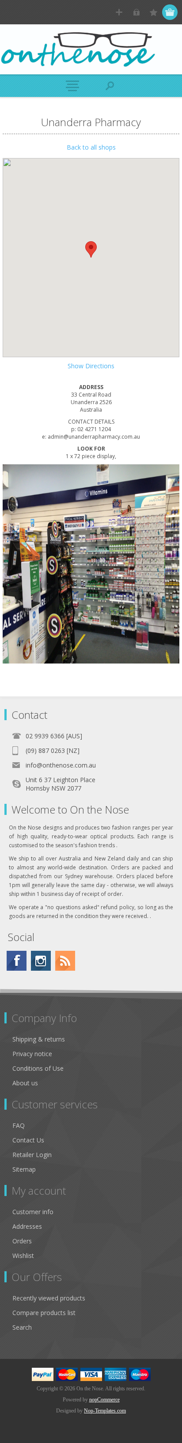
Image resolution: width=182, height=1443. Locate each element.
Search (22, 1327)
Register (119, 12)
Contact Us (28, 1140)
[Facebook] (17, 961)
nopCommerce (104, 1400)
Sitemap (24, 1169)
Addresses (27, 1226)
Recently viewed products (48, 1298)
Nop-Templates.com (105, 1411)
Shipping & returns (38, 1039)
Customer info (32, 1212)
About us (25, 1083)
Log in (136, 12)
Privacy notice (32, 1053)
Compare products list (44, 1312)
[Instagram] (41, 961)
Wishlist (23, 1255)
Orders (22, 1241)
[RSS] (65, 961)
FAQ (18, 1125)
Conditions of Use (38, 1068)
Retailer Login (32, 1154)
